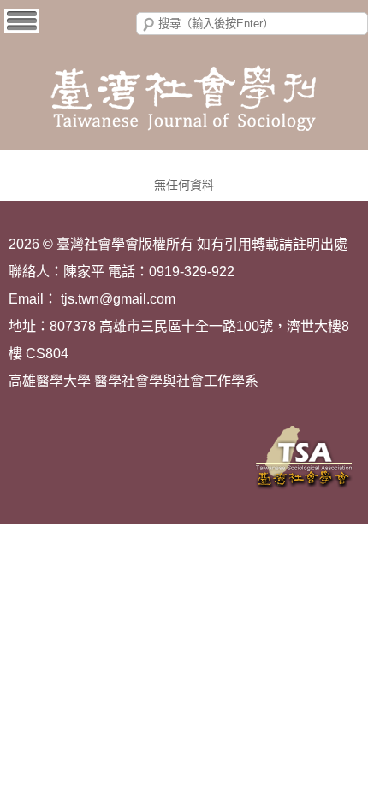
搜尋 (149, 25)
